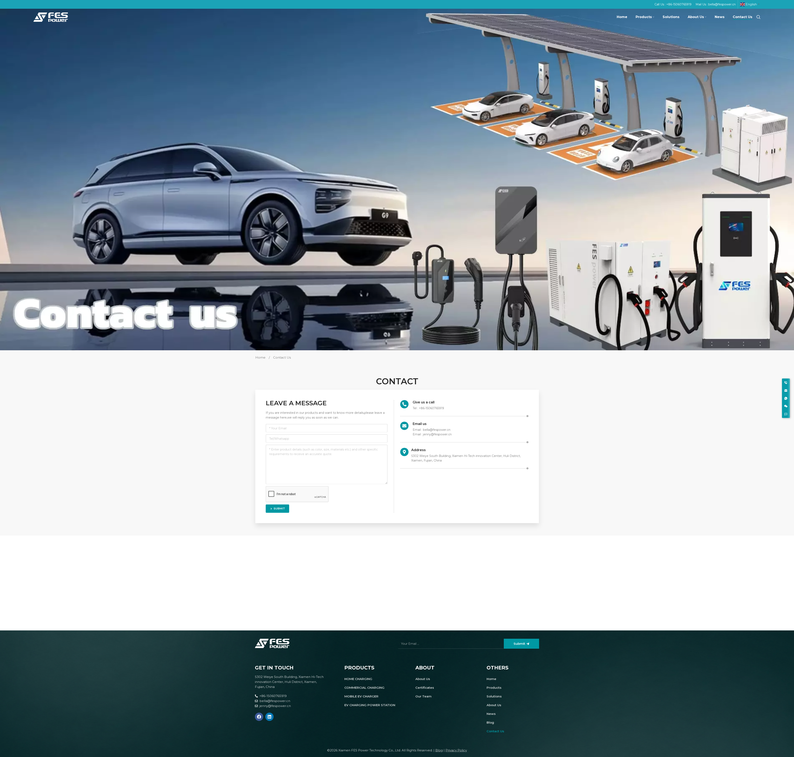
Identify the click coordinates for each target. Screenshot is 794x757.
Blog (439, 750)
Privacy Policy (456, 750)
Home (260, 357)
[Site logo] (50, 17)
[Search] (758, 17)
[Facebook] (259, 717)
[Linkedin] (269, 717)
